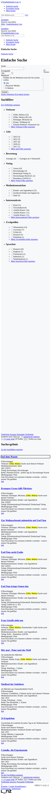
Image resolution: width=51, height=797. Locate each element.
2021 (15, 142)
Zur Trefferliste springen (10, 105)
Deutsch (16, 249)
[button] (47, 71)
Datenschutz (6, 789)
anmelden (5, 20)
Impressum (16, 789)
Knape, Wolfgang (20, 122)
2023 (15, 137)
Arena (15, 168)
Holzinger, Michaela (21, 120)
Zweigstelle (5, 71)
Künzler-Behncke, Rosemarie (25, 125)
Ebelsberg (17, 237)
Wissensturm (18, 227)
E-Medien (9, 88)
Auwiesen (17, 230)
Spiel (15, 195)
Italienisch (17, 257)
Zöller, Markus (19, 115)
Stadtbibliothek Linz (14, 24)
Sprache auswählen (8, 22)
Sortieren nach (6, 437)
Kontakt (4, 786)
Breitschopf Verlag (20, 173)
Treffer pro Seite (34, 439)
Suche (3, 66)
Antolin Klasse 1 (19, 213)
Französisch (18, 254)
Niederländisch (19, 259)
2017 (15, 147)
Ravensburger (18, 171)
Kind (15, 205)
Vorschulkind (18, 208)
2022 (15, 139)
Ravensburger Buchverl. (22, 176)
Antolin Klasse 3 (19, 210)
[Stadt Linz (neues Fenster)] (6, 793)
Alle (7, 83)
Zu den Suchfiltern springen (12, 450)
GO (26, 15)
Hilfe (3, 24)
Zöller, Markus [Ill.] (21, 117)
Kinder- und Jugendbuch (23, 190)
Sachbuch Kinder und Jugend (25, 193)
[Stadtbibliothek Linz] (10, 2)
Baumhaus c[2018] (20, 178)
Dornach (16, 235)
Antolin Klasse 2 (19, 215)
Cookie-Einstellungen (17, 786)
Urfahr (16, 232)
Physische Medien (13, 86)
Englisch (16, 252)
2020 (15, 144)
